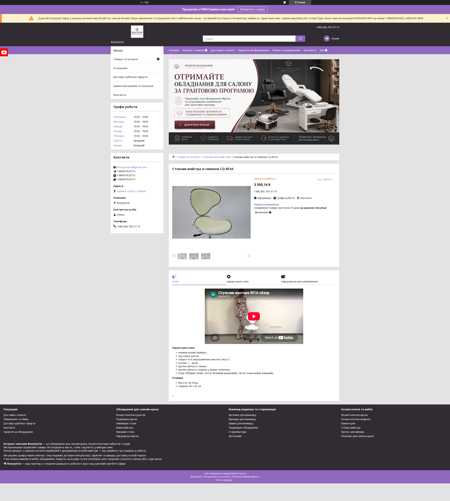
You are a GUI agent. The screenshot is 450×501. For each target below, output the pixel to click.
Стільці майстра (350, 427)
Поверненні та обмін (16, 419)
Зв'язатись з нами (252, 9)
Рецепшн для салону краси (357, 436)
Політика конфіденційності (245, 476)
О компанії (120, 68)
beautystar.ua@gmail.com (131, 167)
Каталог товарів (193, 50)
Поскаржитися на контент (217, 476)
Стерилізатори (237, 431)
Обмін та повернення (286, 50)
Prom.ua (242, 473)
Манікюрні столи (126, 423)
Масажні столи (125, 431)
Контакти (310, 50)
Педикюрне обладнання (243, 427)
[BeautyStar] (137, 31)
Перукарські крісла (127, 436)
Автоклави (235, 436)
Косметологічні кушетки (130, 415)
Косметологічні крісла (354, 415)
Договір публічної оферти (130, 77)
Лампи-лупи (348, 423)
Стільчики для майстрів (216, 157)
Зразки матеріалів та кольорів (133, 86)
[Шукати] (300, 39)
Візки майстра (124, 427)
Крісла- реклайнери (352, 431)
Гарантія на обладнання (253, 50)
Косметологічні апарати (355, 419)
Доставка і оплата (222, 50)
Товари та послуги (188, 157)
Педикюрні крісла (126, 419)
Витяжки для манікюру (242, 415)
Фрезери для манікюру (242, 419)
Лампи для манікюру (241, 423)
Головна (174, 50)
